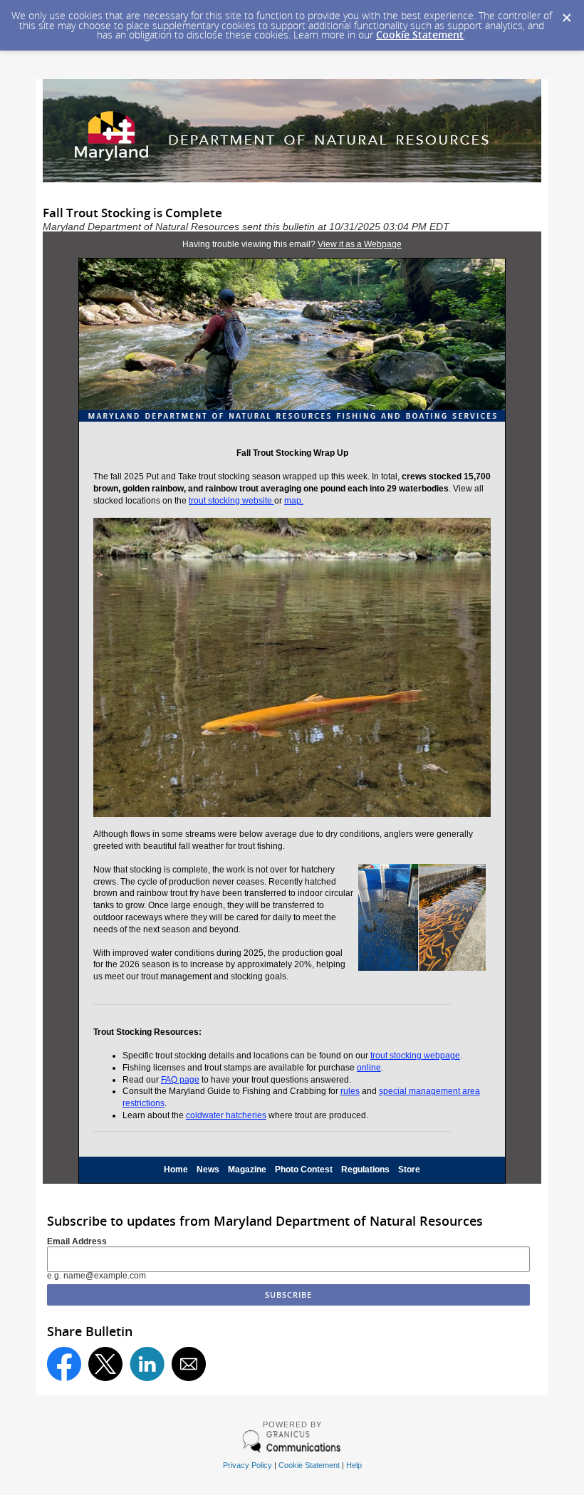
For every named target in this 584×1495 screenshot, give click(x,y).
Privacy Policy (247, 1465)
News (208, 1169)
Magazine (247, 1169)
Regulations (365, 1169)
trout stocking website (231, 501)
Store (409, 1169)
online (369, 1068)
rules (350, 1091)
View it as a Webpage (360, 244)
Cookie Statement (420, 34)
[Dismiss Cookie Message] (566, 13)
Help (354, 1465)
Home (176, 1169)
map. (293, 501)
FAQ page (180, 1080)
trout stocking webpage (415, 1056)
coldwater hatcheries (226, 1115)
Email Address (77, 1241)
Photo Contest (304, 1169)
